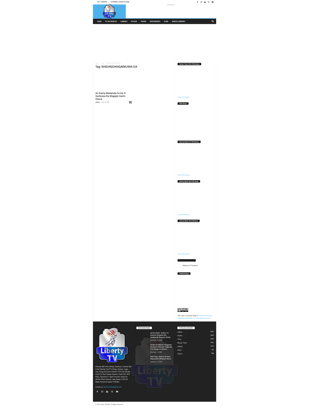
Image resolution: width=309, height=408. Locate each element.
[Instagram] (201, 2)
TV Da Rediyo (111, 21)
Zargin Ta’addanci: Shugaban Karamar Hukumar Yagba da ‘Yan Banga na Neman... (161, 347)
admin (97, 102)
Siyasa (134, 21)
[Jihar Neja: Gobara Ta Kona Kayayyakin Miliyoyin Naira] (142, 360)
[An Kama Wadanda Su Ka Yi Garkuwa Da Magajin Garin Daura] (113, 80)
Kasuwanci (155, 21)
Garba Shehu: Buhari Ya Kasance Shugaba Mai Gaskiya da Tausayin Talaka (160, 335)
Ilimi (166, 21)
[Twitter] (208, 2)
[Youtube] (212, 2)
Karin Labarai (178, 21)
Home (97, 63)
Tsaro (143, 21)
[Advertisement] (154, 42)
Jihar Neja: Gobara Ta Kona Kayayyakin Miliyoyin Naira (160, 357)
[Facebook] (197, 2)
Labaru (123, 21)
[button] (212, 21)
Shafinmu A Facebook (186, 260)
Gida (99, 21)
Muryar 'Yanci (182, 343)
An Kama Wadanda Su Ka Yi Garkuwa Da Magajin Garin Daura (110, 96)
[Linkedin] (205, 2)
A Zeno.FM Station (184, 97)
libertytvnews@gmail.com (113, 387)
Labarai (180, 346)
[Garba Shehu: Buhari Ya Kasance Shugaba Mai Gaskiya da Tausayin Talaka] (142, 336)
